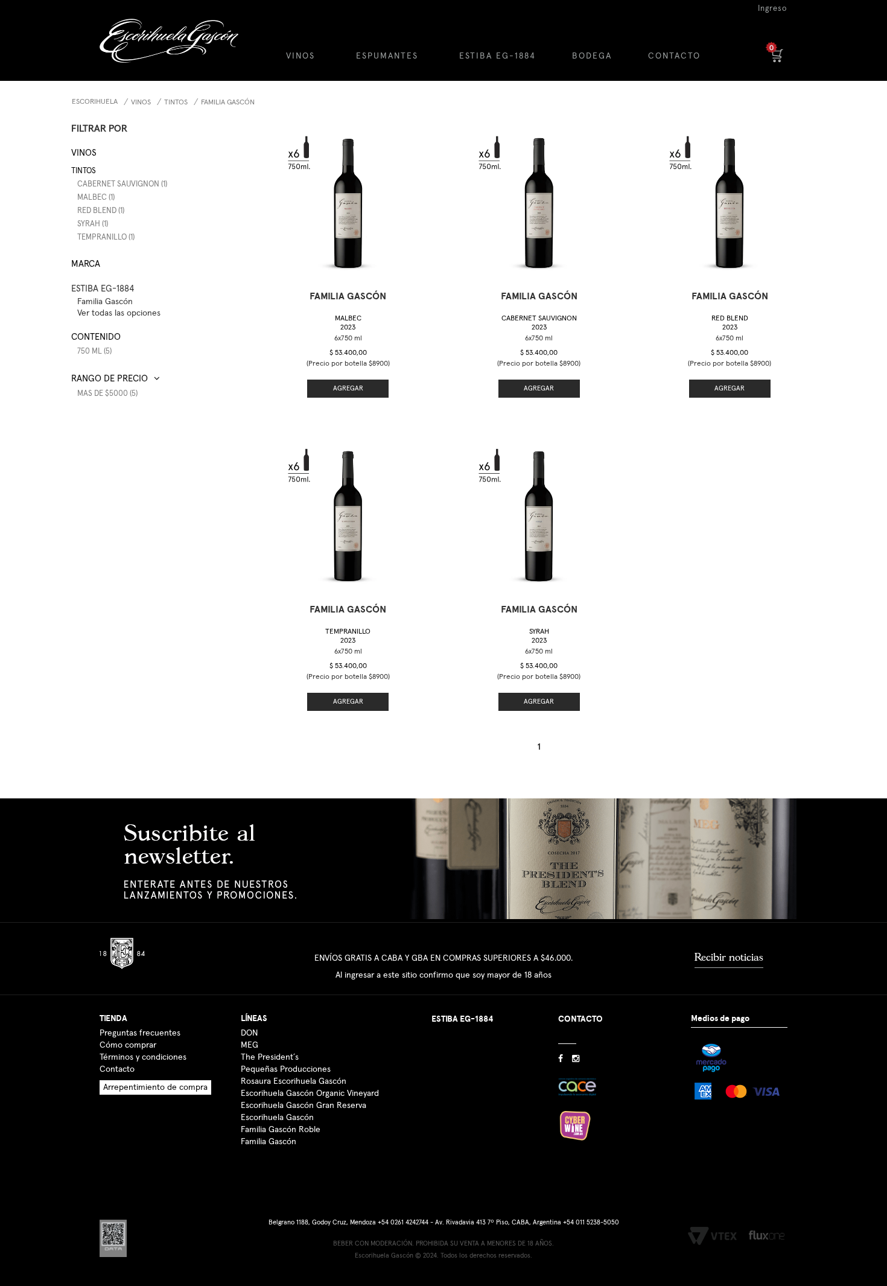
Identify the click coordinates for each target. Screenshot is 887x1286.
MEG (249, 1045)
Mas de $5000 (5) (107, 394)
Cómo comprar (128, 1045)
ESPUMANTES (387, 56)
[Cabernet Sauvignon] (539, 198)
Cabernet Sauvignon (539, 323)
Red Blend (729, 323)
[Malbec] (348, 198)
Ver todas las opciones (119, 313)
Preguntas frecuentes (140, 1033)
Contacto (117, 1069)
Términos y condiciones (143, 1057)
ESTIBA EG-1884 (497, 56)
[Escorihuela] (179, 50)
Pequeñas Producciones (286, 1069)
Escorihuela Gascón (277, 1117)
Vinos (141, 102)
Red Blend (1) (100, 211)
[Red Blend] (729, 198)
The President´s (270, 1057)
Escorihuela (95, 102)
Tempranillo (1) (106, 237)
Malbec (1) (96, 198)
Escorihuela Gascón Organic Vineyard (310, 1093)
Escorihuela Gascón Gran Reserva (303, 1105)
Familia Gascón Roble (280, 1129)
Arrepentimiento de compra (155, 1087)
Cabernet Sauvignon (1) (122, 184)
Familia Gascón (228, 102)
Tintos (176, 102)
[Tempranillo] (348, 511)
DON (249, 1033)
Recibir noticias (729, 957)
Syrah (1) (92, 224)
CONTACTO (674, 56)
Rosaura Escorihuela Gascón (293, 1081)
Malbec (348, 323)
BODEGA (592, 56)
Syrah (539, 636)
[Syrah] (539, 511)
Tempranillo (347, 636)
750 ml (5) (94, 351)
